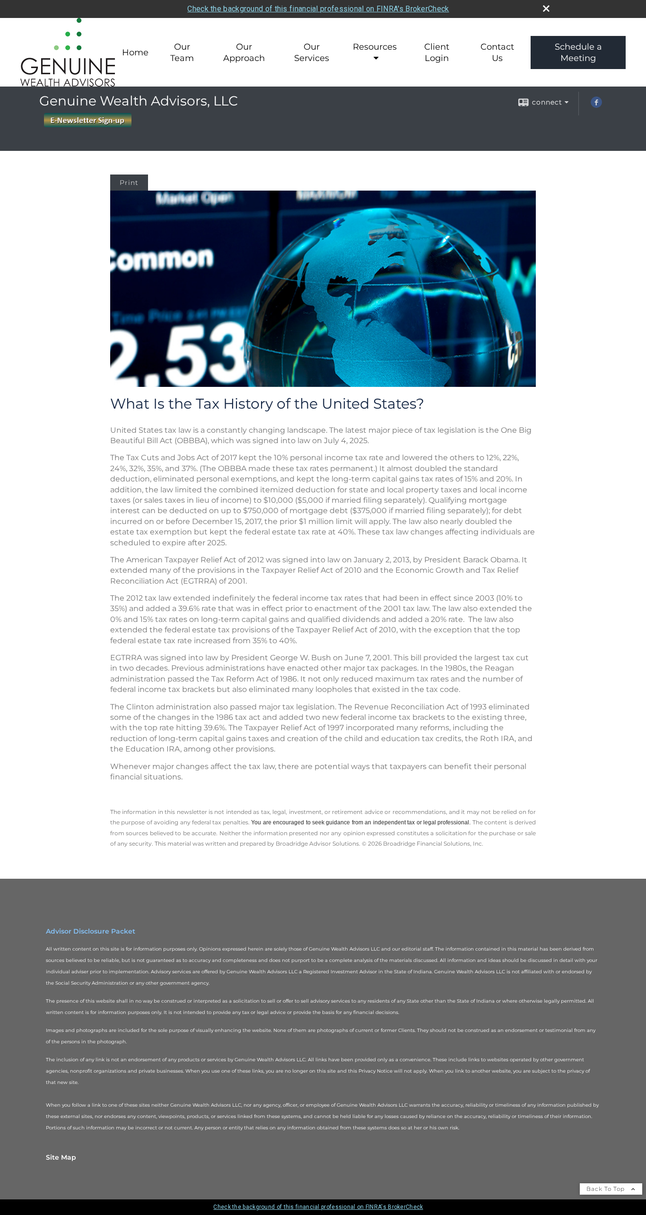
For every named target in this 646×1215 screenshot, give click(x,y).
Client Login (436, 52)
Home (135, 52)
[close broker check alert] (546, 8)
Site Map (61, 1157)
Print (129, 182)
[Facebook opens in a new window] (596, 105)
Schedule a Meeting (578, 52)
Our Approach (244, 52)
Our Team (182, 52)
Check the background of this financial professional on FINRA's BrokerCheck (318, 8)
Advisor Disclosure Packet (90, 931)
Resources (375, 47)
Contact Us (497, 52)
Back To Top (606, 1188)
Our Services (311, 52)
